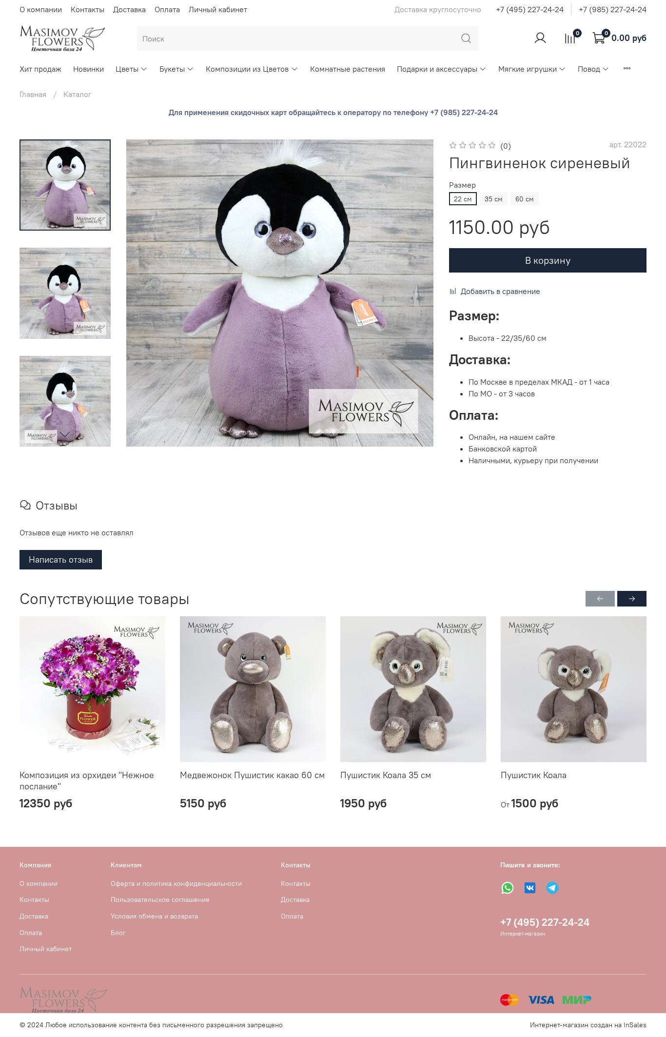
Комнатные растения (347, 69)
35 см (494, 199)
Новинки (88, 69)
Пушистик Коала (534, 775)
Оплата (167, 9)
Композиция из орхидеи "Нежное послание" (87, 780)
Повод (589, 69)
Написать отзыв (61, 559)
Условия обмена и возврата (154, 916)
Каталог (77, 94)
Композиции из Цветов (247, 69)
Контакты (87, 9)
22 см (463, 199)
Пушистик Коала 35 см (385, 775)
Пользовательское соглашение (160, 899)
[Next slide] (65, 434)
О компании (41, 9)
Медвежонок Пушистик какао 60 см (252, 775)
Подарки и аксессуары (437, 69)
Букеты (172, 69)
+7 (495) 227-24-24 (530, 9)
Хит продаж (40, 69)
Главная (33, 94)
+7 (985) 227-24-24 (612, 9)
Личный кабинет (218, 9)
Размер (462, 185)
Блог (118, 932)
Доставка (129, 9)
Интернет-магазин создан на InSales (588, 1024)
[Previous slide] (145, 293)
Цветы (127, 69)
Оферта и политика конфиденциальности (176, 883)
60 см (524, 199)
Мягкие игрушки (527, 69)
